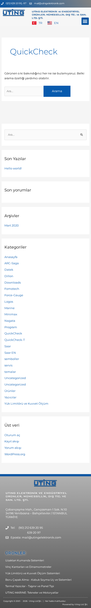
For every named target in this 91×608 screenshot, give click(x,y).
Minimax (10, 314)
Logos (8, 301)
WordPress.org (14, 454)
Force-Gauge (13, 295)
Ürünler (9, 391)
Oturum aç (12, 435)
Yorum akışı (12, 447)
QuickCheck (13, 333)
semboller (11, 359)
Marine (9, 308)
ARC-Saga (11, 263)
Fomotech (11, 288)
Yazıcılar (10, 397)
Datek (8, 269)
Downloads (12, 282)
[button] (85, 21)
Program (10, 327)
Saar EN (10, 352)
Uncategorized (15, 378)
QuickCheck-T (14, 340)
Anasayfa (10, 257)
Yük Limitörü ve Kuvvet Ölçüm (26, 403)
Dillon (8, 276)
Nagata (9, 320)
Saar (7, 346)
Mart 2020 (11, 225)
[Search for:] (24, 91)
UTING (11, 493)
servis (8, 365)
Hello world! (13, 168)
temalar (10, 372)
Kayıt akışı (11, 441)
